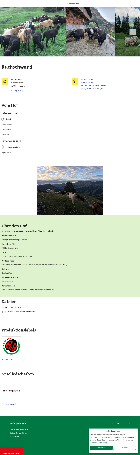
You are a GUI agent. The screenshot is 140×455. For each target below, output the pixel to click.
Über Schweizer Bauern (19, 429)
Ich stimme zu (101, 448)
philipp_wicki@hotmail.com (93, 85)
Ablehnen (124, 448)
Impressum (14, 436)
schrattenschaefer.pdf (14, 307)
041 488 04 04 (86, 79)
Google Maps (18, 90)
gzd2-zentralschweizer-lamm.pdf (19, 311)
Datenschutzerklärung (19, 433)
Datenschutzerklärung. (98, 442)
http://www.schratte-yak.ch (93, 88)
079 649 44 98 (86, 82)
